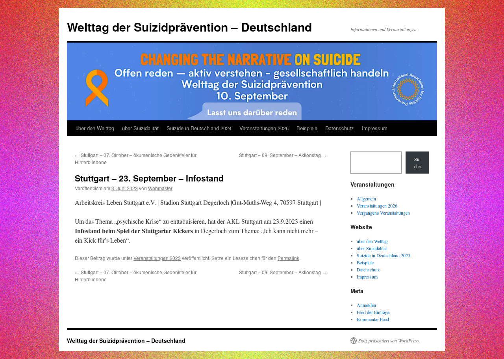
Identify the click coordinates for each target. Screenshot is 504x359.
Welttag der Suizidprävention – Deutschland (189, 26)
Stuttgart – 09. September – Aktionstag (283, 154)
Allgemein (366, 198)
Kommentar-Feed (373, 319)
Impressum (374, 128)
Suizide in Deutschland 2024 (199, 128)
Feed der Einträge (373, 312)
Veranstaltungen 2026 (264, 128)
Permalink (288, 257)
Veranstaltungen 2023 (157, 257)
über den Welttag (95, 128)
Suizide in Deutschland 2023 (383, 255)
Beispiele (306, 128)
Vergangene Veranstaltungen (383, 212)
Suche (417, 162)
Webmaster (160, 188)
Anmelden (366, 305)
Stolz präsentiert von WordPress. (389, 340)
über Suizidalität (140, 128)
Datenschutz (339, 128)
